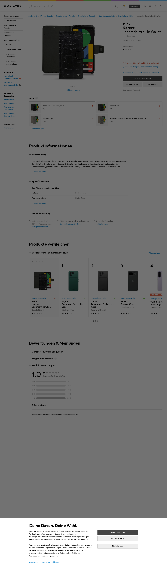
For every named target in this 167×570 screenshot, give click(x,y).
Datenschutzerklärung (50, 562)
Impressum (33, 562)
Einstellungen (117, 546)
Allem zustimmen (118, 532)
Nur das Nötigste (118, 538)
